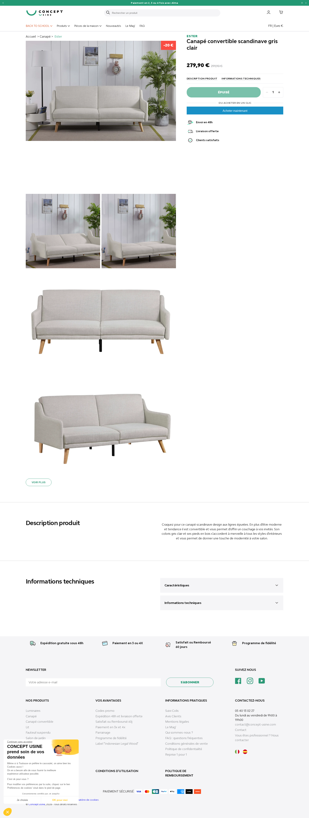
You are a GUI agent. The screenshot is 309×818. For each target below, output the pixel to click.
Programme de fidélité (259, 643)
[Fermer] (302, 3)
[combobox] (164, 12)
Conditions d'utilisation (116, 771)
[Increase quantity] (279, 92)
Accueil (31, 36)
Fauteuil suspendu (38, 732)
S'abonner (190, 682)
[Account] (266, 13)
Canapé (45, 36)
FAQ (142, 25)
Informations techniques (241, 78)
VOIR (181, 2)
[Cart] (278, 13)
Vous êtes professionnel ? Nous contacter (257, 738)
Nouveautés (113, 25)
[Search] (108, 12)
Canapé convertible (39, 721)
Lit (27, 727)
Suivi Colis (172, 710)
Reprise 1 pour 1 (176, 754)
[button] (7, 812)
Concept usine (36, 804)
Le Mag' (130, 25)
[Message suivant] (306, 3)
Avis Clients (173, 716)
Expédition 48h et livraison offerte (119, 716)
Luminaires (33, 710)
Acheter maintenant (235, 110)
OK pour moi (60, 800)
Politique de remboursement (179, 773)
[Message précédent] (3, 3)
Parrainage (102, 732)
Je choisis (22, 800)
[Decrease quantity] (267, 92)
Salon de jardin (36, 738)
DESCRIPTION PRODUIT (202, 78)
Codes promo (104, 710)
